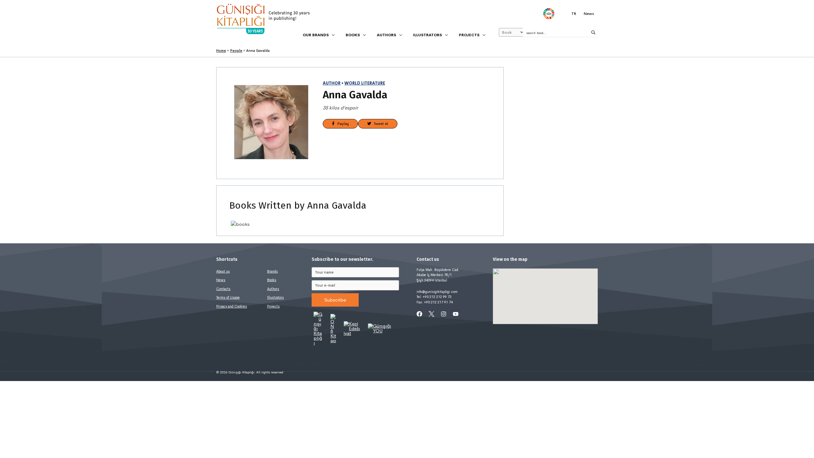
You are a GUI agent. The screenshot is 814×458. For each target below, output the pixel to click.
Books (271, 280)
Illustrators (275, 297)
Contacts (223, 289)
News (220, 280)
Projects (273, 306)
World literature (364, 83)
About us (223, 271)
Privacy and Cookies (231, 306)
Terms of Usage (228, 297)
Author (332, 83)
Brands (272, 271)
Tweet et (379, 123)
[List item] (419, 314)
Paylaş (342, 123)
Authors (273, 289)
